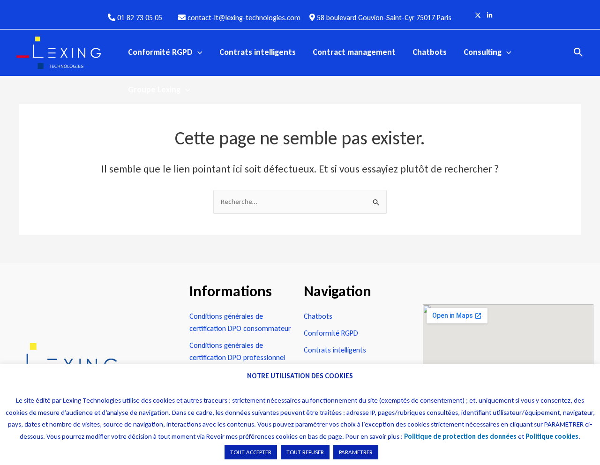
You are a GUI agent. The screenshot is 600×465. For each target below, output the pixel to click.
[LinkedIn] (490, 15)
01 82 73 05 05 (139, 17)
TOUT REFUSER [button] (305, 452)
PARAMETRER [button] (356, 452)
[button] (197, 52)
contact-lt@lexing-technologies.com (243, 17)
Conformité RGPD (160, 52)
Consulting (483, 52)
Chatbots (429, 52)
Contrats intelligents (257, 52)
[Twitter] (478, 15)
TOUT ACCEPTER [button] (250, 452)
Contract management (354, 52)
